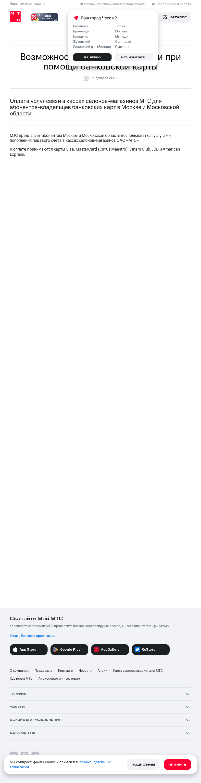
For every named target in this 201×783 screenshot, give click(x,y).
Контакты (65, 670)
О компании (19, 670)
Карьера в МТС (21, 678)
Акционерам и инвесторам (59, 678)
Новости (85, 670)
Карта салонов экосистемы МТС (138, 670)
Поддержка (43, 670)
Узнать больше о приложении (33, 635)
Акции (102, 670)
